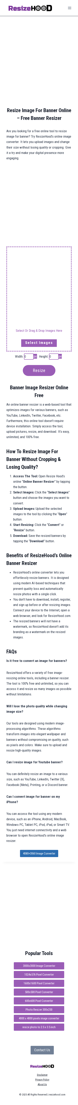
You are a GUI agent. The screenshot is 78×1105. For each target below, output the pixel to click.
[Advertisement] (39, 61)
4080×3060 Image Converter (39, 853)
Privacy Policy (42, 1079)
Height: (43, 356)
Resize (39, 370)
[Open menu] (69, 8)
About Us (42, 1084)
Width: (19, 356)
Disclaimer (42, 1074)
